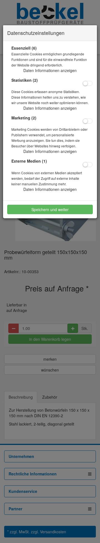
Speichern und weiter (50, 209)
